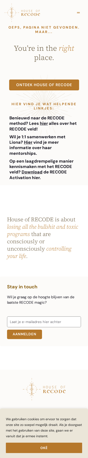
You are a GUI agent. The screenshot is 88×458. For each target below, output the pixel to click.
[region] (44, 433)
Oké (44, 448)
